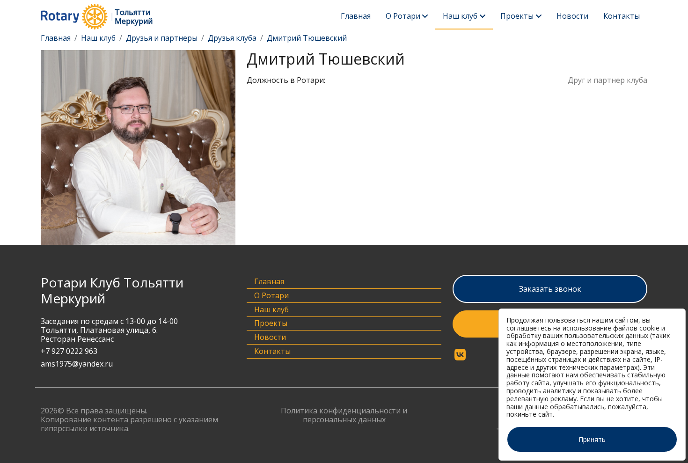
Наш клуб (460, 16)
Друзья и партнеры (162, 38)
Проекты (517, 16)
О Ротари (403, 16)
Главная (356, 16)
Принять (592, 439)
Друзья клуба (232, 38)
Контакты (621, 16)
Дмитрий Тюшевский (307, 38)
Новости (572, 16)
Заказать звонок (550, 289)
